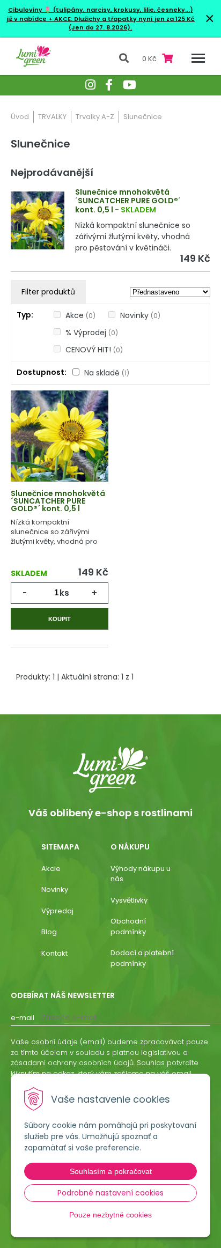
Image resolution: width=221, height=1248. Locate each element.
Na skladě (106, 372)
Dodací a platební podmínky (142, 958)
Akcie (51, 868)
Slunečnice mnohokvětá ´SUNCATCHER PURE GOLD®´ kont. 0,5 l (128, 201)
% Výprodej (91, 332)
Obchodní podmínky (128, 926)
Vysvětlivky (129, 900)
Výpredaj (57, 911)
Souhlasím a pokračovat (111, 1171)
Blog (49, 932)
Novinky (140, 315)
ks (64, 593)
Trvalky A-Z (95, 117)
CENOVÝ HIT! (94, 349)
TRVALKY (52, 117)
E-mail (22, 1018)
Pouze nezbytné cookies (110, 1214)
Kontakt (54, 953)
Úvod (20, 117)
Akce (80, 315)
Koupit (59, 619)
